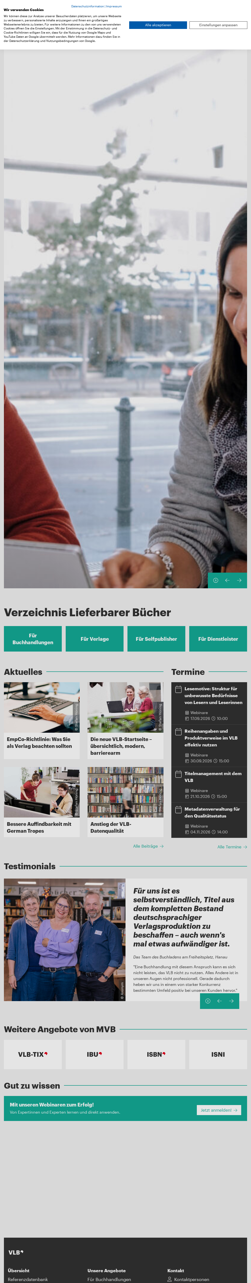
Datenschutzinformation (87, 6)
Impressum (114, 6)
